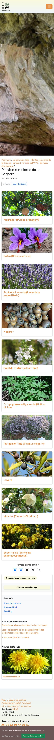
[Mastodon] (27, 570)
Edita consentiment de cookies (16, 706)
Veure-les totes (19, 184)
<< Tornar (6, 184)
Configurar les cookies (11, 736)
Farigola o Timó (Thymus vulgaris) (24, 443)
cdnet (15, 709)
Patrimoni (6, 160)
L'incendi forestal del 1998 (25, 163)
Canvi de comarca (12, 603)
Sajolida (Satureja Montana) (21, 368)
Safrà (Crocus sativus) (17, 256)
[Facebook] (15, 570)
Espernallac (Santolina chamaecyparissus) (17, 554)
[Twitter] (33, 570)
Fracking (8, 611)
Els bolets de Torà (21, 160)
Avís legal (26, 703)
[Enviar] (39, 570)
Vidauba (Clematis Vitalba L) (21, 516)
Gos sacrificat (10, 607)
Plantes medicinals (11, 677)
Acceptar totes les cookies (33, 736)
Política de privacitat (11, 703)
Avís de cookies (18, 700)
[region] (27, 733)
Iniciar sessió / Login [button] (27, 587)
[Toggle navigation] (49, 6)
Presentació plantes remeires (15, 637)
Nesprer (9, 331)
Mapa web (6, 700)
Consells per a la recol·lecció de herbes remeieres (24, 625)
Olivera (8, 480)
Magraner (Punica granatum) (21, 219)
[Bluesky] (21, 570)
